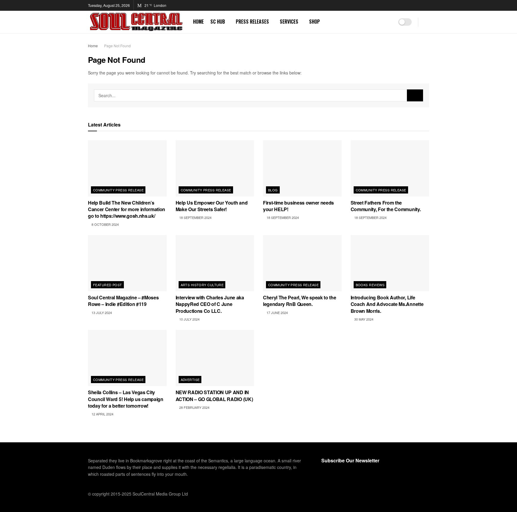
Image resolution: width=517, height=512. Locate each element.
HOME (198, 21)
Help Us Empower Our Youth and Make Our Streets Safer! (212, 206)
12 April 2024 (102, 414)
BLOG (273, 190)
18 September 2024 (195, 217)
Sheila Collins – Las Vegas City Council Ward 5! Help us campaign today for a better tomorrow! (125, 399)
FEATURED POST (107, 284)
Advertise (190, 379)
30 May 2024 (363, 319)
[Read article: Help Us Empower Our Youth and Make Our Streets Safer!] (215, 168)
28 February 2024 (193, 407)
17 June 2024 (277, 312)
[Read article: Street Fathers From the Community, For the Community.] (390, 168)
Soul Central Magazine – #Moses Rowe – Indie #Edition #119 (123, 300)
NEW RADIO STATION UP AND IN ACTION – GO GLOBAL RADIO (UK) (214, 395)
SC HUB (217, 21)
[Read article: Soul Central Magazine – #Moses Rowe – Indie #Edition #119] (127, 263)
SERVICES (289, 21)
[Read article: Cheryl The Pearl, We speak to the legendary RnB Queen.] (302, 263)
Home (93, 45)
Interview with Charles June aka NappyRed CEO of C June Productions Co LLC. (210, 304)
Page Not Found (117, 45)
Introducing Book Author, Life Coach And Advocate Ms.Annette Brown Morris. (387, 304)
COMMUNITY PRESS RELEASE (118, 190)
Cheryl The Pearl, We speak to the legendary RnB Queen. (299, 300)
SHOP (314, 21)
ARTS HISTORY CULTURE (202, 284)
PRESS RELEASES (252, 21)
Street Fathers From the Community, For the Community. (386, 206)
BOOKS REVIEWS (370, 284)
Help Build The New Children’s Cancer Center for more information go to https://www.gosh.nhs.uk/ (126, 209)
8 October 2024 (105, 224)
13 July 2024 (101, 312)
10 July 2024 (189, 319)
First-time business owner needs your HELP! (298, 206)
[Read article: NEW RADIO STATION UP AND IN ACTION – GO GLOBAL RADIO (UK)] (215, 358)
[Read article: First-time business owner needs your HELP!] (302, 168)
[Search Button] (427, 22)
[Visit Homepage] (136, 22)
